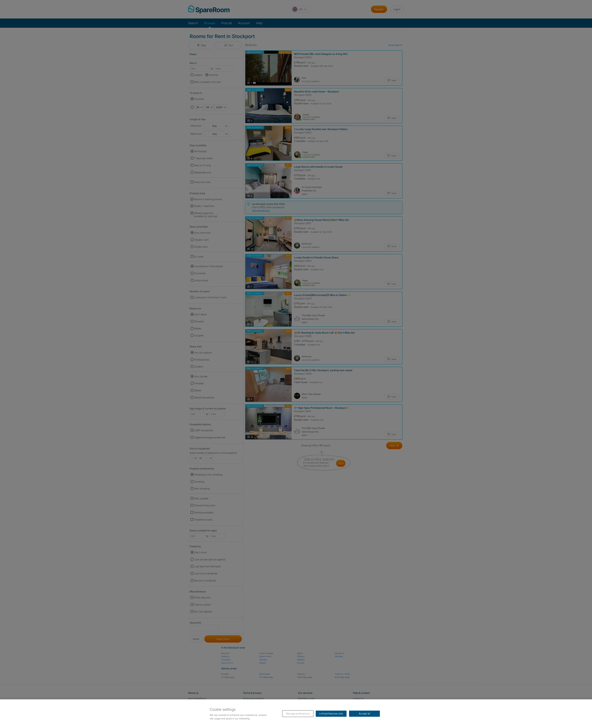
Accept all (364, 713)
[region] (296, 713)
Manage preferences (298, 713)
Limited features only (331, 713)
